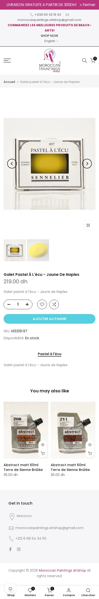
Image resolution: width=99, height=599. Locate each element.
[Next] (87, 163)
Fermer (88, 5)
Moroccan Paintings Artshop (62, 570)
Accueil (9, 82)
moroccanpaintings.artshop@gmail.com (49, 20)
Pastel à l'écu (49, 354)
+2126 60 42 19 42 (47, 14)
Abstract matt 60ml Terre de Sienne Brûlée (23, 467)
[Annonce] (41, 5)
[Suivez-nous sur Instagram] (18, 549)
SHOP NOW (49, 35)
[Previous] (12, 163)
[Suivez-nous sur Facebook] (10, 549)
